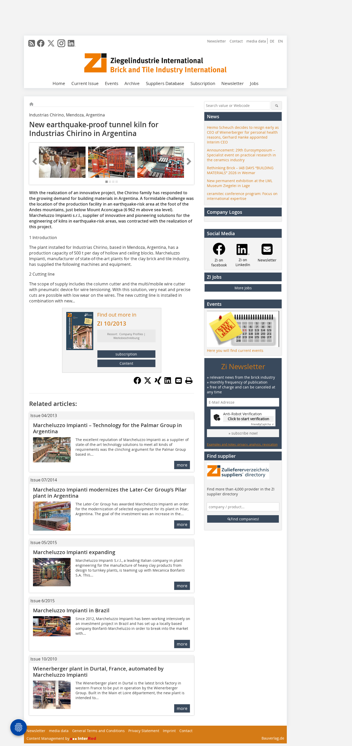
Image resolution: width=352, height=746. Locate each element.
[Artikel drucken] (189, 380)
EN (280, 41)
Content (126, 363)
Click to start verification (248, 418)
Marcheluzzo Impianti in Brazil (71, 610)
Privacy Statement (143, 730)
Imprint (169, 730)
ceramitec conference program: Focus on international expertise (242, 196)
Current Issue (85, 83)
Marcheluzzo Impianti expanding (74, 552)
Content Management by (48, 738)
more (182, 465)
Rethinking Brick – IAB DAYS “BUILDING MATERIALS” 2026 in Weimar (240, 170)
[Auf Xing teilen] (158, 383)
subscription (126, 354)
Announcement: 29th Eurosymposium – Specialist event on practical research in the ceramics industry (241, 155)
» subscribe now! (243, 433)
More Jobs (243, 287)
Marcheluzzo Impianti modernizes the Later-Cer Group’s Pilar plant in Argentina (110, 492)
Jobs (254, 83)
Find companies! (245, 518)
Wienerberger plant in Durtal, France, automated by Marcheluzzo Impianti (98, 671)
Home (59, 83)
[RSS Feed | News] (32, 43)
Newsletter (216, 41)
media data (256, 41)
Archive (132, 83)
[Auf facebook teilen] (137, 383)
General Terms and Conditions (98, 730)
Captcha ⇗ (262, 424)
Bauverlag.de (273, 738)
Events (111, 83)
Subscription (202, 83)
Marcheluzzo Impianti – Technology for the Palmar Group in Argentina (107, 428)
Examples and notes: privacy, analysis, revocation (242, 444)
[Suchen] (277, 105)
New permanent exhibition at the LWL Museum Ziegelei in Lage (239, 183)
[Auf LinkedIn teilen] (168, 383)
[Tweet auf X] (148, 383)
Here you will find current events (235, 350)
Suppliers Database (165, 83)
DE (272, 41)
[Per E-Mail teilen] (178, 380)
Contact (236, 41)
